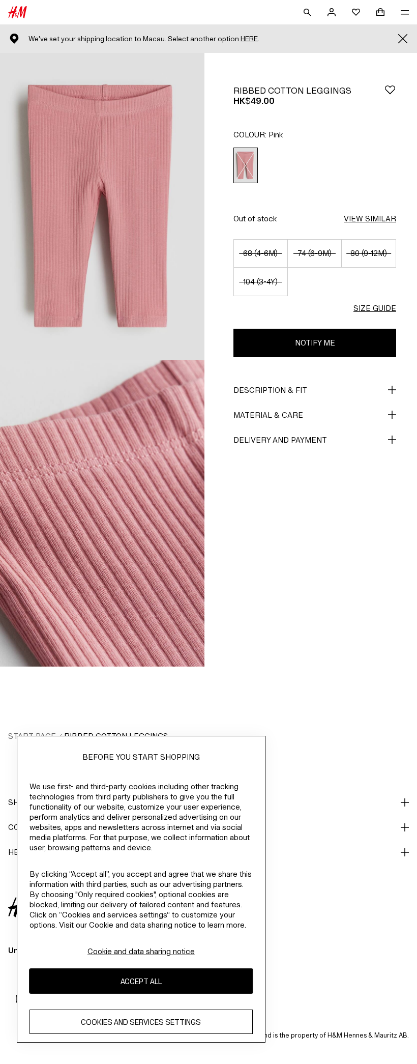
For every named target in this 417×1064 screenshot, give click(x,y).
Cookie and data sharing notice (141, 951)
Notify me (315, 342)
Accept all (141, 981)
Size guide (374, 308)
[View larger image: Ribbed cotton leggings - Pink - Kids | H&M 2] (102, 513)
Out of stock (255, 218)
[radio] (245, 166)
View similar (370, 218)
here (249, 39)
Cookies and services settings (141, 1022)
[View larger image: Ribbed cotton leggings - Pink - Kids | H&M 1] (102, 206)
